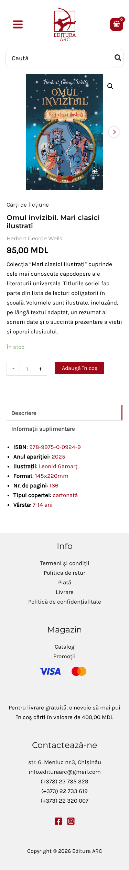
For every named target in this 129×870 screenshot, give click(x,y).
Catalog (65, 646)
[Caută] (118, 58)
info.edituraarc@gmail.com (65, 771)
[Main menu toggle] (18, 24)
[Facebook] (58, 821)
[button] (110, 86)
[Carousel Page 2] (70, 178)
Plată (64, 582)
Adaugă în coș (79, 368)
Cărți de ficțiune (28, 204)
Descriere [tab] (23, 412)
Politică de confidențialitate (64, 601)
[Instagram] (71, 821)
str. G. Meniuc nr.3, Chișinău (64, 762)
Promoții (64, 656)
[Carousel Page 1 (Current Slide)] (59, 178)
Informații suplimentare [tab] (43, 428)
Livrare (65, 591)
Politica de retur (64, 572)
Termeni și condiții (64, 563)
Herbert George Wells (34, 238)
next (114, 132)
